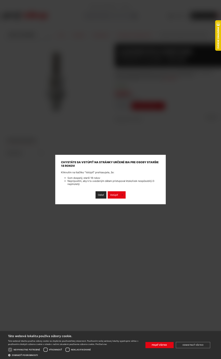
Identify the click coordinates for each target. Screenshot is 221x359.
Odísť (101, 194)
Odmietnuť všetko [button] (193, 345)
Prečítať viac (101, 344)
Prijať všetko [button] (159, 345)
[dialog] (110, 345)
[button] (74, 355)
